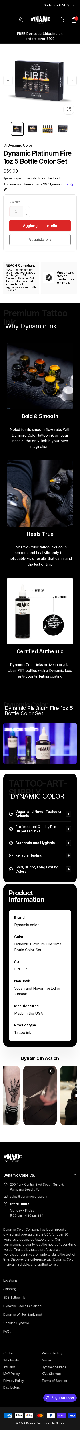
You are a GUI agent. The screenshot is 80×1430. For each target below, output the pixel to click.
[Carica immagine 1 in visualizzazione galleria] (17, 128)
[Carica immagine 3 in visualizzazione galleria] (48, 128)
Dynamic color (26, 925)
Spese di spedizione (17, 178)
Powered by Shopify (53, 1423)
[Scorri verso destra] (72, 80)
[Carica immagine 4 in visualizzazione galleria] (63, 128)
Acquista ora (39, 239)
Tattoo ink (22, 1032)
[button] (6, 20)
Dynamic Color (17, 145)
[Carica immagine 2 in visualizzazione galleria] (32, 128)
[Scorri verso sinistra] (8, 80)
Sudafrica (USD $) (57, 5)
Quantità (14, 201)
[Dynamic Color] (12, 1163)
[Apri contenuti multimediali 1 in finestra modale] (40, 80)
